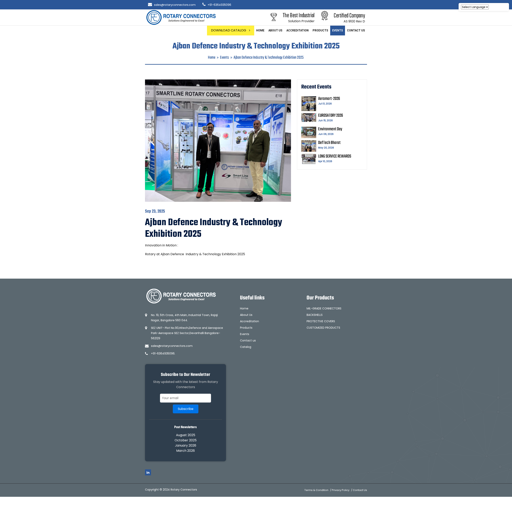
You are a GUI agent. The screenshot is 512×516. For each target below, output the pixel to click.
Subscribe (185, 409)
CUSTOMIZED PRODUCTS (323, 328)
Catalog (245, 347)
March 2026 (185, 450)
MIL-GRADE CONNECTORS (324, 308)
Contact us (356, 30)
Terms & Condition (316, 490)
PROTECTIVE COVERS (321, 321)
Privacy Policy (340, 490)
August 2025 (185, 435)
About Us (275, 30)
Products (320, 30)
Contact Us (360, 490)
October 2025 (186, 440)
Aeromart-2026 (329, 98)
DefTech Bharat (329, 142)
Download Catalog (229, 30)
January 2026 (185, 445)
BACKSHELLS (315, 315)
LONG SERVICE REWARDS (334, 156)
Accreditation (297, 30)
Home (260, 30)
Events (337, 30)
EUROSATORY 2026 (330, 115)
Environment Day (330, 129)
